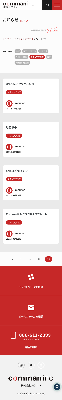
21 (39, 259)
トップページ (9, 39)
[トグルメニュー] (57, 5)
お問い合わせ (47, 5)
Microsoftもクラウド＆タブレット (26, 214)
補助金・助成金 (22, 62)
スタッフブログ (26, 39)
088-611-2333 (35, 335)
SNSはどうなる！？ (17, 171)
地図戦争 (11, 127)
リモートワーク (29, 51)
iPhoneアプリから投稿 (20, 84)
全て (18, 51)
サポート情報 (21, 57)
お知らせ (43, 51)
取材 (49, 57)
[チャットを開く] (57, 386)
